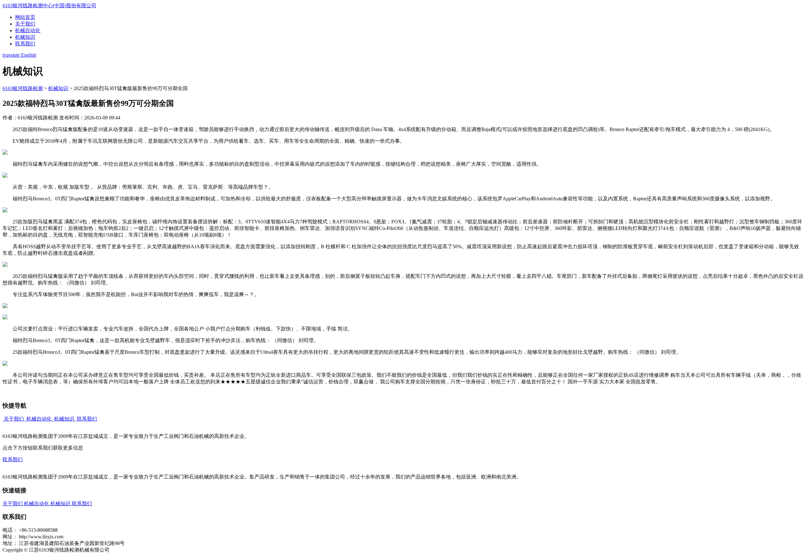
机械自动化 (27, 30)
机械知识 (25, 37)
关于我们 (25, 23)
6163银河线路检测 (23, 88)
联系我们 (25, 43)
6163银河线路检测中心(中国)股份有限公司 (49, 5)
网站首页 (25, 17)
